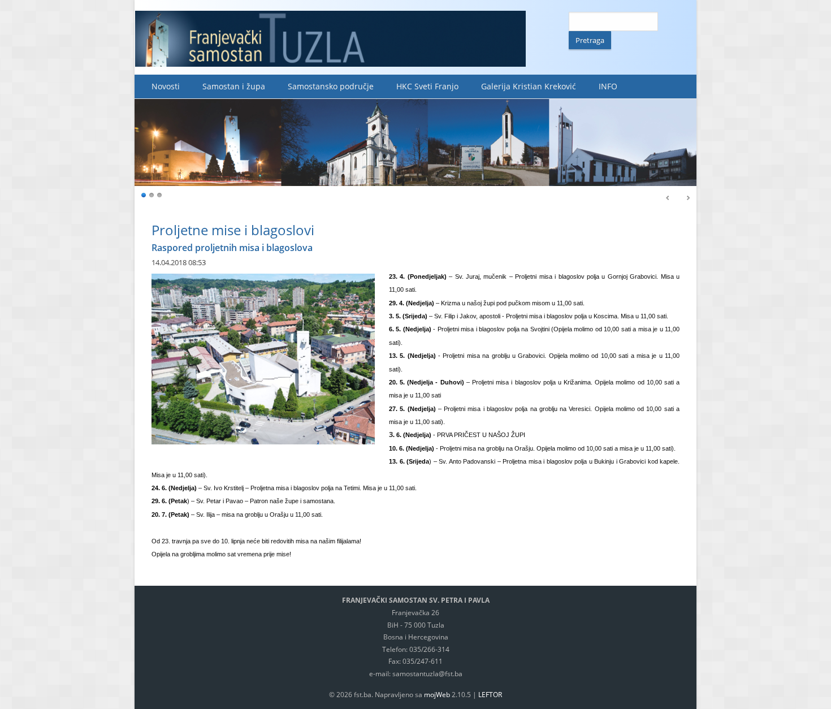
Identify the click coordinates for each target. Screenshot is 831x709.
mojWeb (437, 694)
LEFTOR (490, 694)
